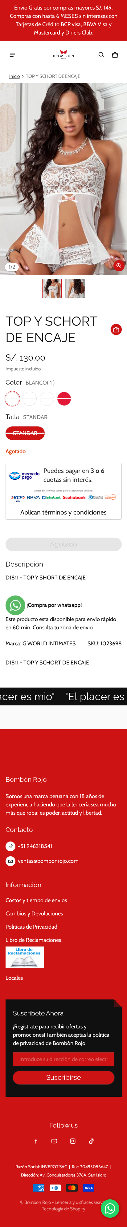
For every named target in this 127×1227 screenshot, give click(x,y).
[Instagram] (73, 1141)
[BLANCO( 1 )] (12, 399)
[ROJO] (64, 399)
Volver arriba (26, 744)
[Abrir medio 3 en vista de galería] (75, 288)
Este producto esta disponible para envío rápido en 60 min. (61, 616)
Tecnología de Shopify (63, 1209)
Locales (14, 978)
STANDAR (25, 433)
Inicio (14, 76)
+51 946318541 (35, 846)
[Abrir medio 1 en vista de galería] (52, 288)
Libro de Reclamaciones (33, 940)
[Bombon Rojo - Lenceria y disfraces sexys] (63, 55)
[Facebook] (36, 1141)
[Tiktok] (91, 1141)
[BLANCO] (47, 399)
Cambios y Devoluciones (34, 913)
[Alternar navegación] (12, 55)
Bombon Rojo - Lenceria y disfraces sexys (64, 1202)
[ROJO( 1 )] (29, 399)
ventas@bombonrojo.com (48, 861)
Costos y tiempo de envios (36, 900)
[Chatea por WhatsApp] (110, 1208)
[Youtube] (54, 1141)
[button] (101, 55)
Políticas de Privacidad (31, 926)
